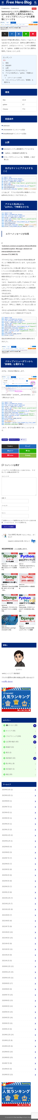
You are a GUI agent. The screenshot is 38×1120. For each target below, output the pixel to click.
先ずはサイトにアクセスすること (15, 70)
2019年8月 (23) (7, 1057)
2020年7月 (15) (7, 995)
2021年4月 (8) (7, 943)
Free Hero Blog (18, 1117)
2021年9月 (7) (7, 915)
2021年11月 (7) (7, 903)
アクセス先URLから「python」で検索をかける (18, 74)
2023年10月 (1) (7, 795)
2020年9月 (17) (7, 983)
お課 (6, 68)
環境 (6, 63)
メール (4, 505)
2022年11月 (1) (7, 841)
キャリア (10, 731)
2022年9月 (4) (7, 846)
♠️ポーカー (11, 725)
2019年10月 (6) (7, 1046)
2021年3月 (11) (7, 949)
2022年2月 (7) (7, 886)
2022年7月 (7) (7, 858)
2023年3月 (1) (7, 818)
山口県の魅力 (12, 741)
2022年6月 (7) (7, 864)
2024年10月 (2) (7, 789)
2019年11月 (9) (7, 1040)
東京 (8, 752)
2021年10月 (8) (7, 909)
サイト (4, 513)
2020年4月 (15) (7, 1012)
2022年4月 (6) (7, 875)
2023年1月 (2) (7, 829)
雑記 (9, 774)
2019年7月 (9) (7, 1063)
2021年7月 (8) (7, 926)
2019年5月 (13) (7, 1074)
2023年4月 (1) (7, 812)
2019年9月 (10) (7, 1052)
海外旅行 (10, 758)
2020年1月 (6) (7, 1029)
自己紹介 (10, 769)
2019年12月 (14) (8, 1034)
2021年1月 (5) (7, 960)
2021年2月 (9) (7, 955)
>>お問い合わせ (7, 681)
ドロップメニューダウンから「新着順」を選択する (18, 81)
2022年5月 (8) (7, 869)
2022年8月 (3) (7, 852)
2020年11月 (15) (7, 972)
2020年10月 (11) (7, 978)
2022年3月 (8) (7, 881)
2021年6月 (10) (7, 932)
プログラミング (15, 439)
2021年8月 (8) (7, 921)
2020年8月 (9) (7, 989)
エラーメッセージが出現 (14, 77)
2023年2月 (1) (7, 824)
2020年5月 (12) (7, 1006)
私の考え (10, 763)
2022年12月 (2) (7, 835)
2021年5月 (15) (7, 938)
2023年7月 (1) (7, 807)
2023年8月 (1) (7, 801)
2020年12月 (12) (8, 966)
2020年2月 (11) (7, 1023)
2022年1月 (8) (7, 892)
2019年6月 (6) (7, 1069)
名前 (4, 498)
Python (5, 439)
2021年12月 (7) (7, 898)
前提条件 (7, 65)
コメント (5, 476)
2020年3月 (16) (7, 1017)
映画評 (10, 747)
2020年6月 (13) (7, 1000)
